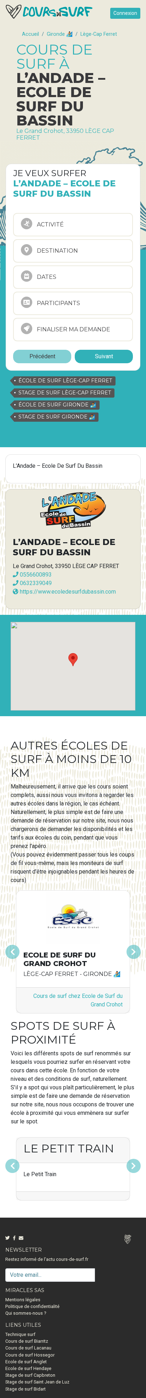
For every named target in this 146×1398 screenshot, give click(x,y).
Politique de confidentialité (32, 1306)
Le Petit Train (68, 1148)
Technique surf (20, 1334)
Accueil (30, 34)
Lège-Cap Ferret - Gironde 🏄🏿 (71, 974)
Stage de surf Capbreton (30, 1375)
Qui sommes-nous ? (25, 1313)
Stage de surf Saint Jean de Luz (37, 1382)
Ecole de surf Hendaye (28, 1368)
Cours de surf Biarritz (26, 1341)
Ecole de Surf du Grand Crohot (59, 959)
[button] (20, 952)
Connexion (125, 13)
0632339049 (35, 583)
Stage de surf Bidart (25, 1389)
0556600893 (35, 574)
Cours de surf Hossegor (30, 1355)
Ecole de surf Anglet (26, 1361)
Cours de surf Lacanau (28, 1348)
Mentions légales (22, 1299)
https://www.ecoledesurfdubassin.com (67, 591)
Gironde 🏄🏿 (60, 34)
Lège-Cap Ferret (98, 34)
